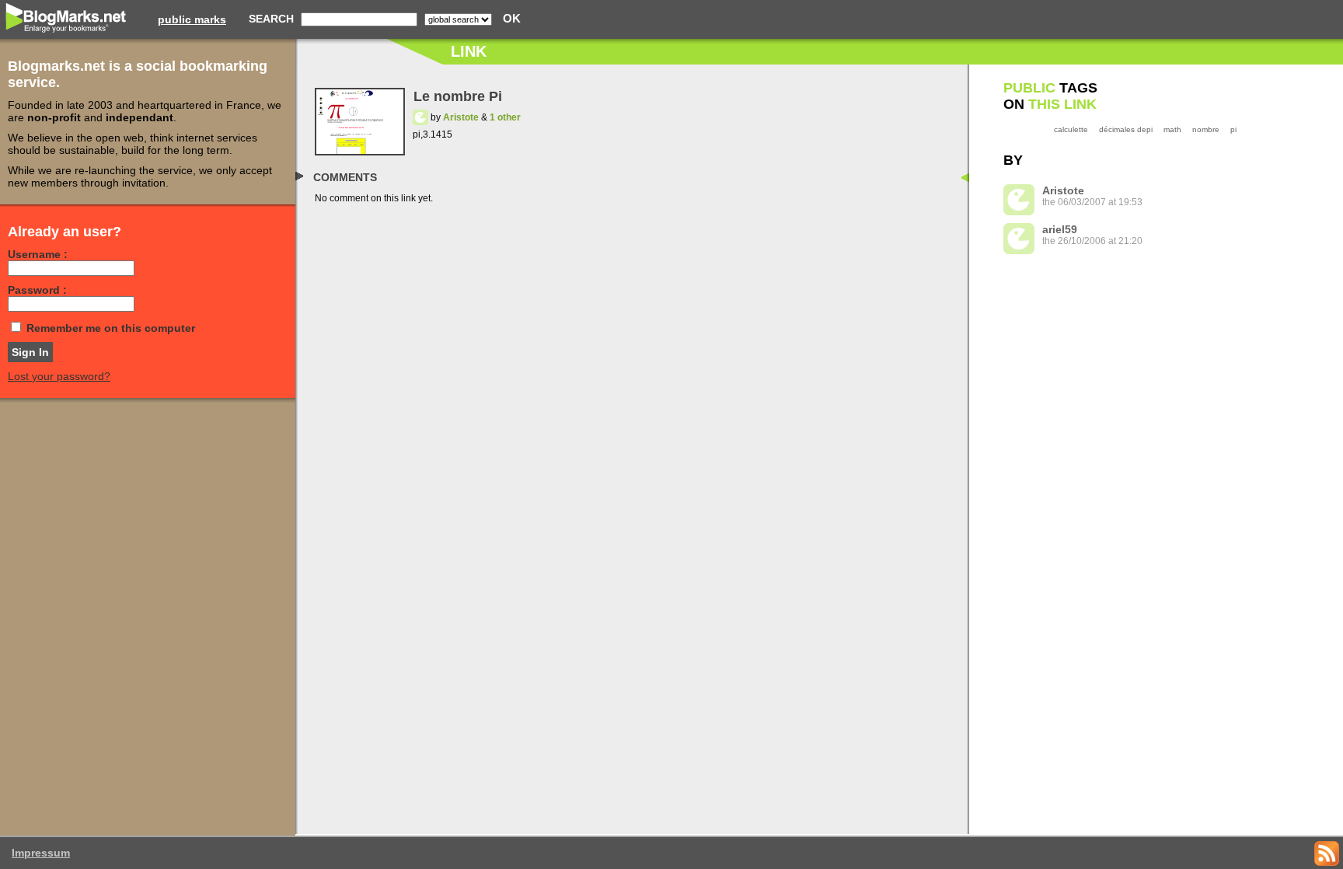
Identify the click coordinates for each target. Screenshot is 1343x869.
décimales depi (1126, 129)
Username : (38, 254)
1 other (505, 117)
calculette (1071, 129)
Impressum (41, 852)
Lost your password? (59, 376)
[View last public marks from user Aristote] (420, 117)
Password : (37, 290)
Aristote (461, 117)
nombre (1205, 129)
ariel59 (1059, 229)
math (1172, 129)
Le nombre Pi (457, 96)
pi (1233, 129)
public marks (192, 19)
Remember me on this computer (110, 328)
